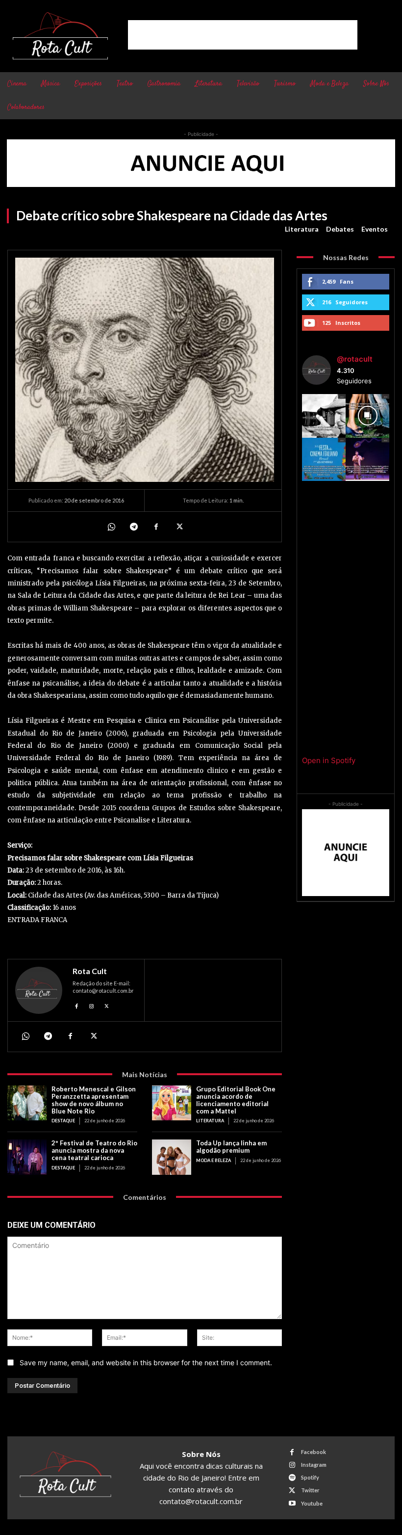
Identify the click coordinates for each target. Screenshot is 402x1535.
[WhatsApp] (111, 526)
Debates (340, 229)
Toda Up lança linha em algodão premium (231, 1146)
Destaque (63, 1120)
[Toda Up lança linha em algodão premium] (171, 1157)
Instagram (314, 1464)
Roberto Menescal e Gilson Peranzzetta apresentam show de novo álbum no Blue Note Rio (93, 1100)
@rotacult (355, 359)
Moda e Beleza (213, 1160)
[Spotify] (292, 1478)
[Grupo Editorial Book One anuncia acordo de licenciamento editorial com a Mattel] (171, 1103)
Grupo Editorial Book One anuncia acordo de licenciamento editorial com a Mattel (236, 1100)
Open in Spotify (328, 760)
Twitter (310, 1490)
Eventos (374, 229)
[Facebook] (156, 526)
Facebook (313, 1452)
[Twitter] (178, 526)
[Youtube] (292, 1503)
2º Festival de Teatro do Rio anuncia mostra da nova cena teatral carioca (94, 1150)
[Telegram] (133, 526)
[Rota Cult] (38, 990)
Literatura (302, 229)
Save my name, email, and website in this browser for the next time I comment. (146, 1362)
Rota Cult (90, 971)
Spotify (310, 1477)
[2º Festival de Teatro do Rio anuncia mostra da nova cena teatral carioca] (27, 1157)
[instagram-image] (324, 416)
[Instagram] (92, 1005)
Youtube (312, 1503)
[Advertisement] (242, 35)
